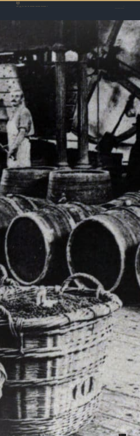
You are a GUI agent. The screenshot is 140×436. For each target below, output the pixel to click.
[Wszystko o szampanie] (18, 3)
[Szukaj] (123, 6)
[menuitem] (17, 6)
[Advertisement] (70, 15)
